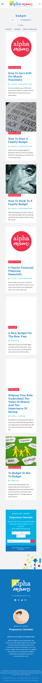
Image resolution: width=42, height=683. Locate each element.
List (12, 20)
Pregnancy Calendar (21, 629)
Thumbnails (25, 20)
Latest (8, 29)
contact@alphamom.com (21, 595)
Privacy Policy (17, 680)
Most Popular (30, 29)
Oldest (17, 29)
